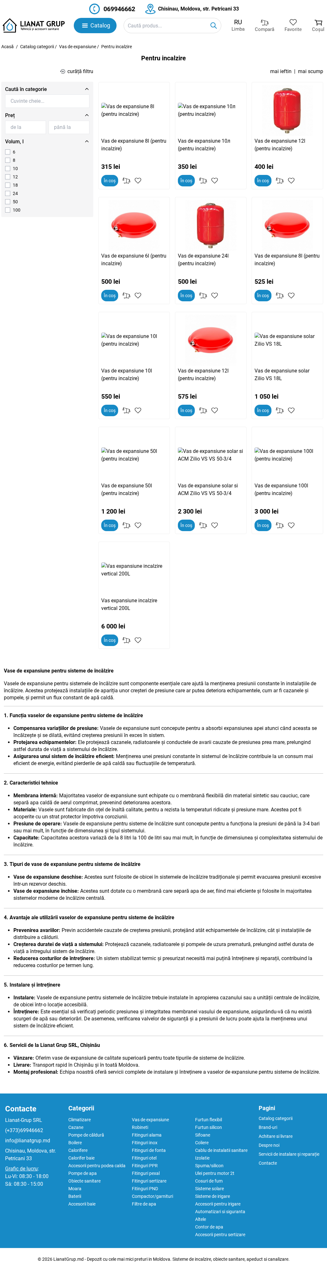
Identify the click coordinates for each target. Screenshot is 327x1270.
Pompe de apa (82, 1173)
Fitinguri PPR (145, 1165)
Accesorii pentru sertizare (220, 1234)
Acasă (7, 46)
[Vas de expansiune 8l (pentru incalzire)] (134, 110)
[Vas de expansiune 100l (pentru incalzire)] (287, 455)
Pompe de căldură (86, 1135)
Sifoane (202, 1135)
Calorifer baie (81, 1158)
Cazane (75, 1127)
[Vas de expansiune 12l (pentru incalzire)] (287, 110)
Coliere (202, 1142)
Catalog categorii (37, 46)
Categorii (81, 1108)
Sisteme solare (209, 1188)
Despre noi (269, 1145)
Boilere (75, 1142)
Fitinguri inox (144, 1142)
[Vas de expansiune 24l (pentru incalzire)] (211, 225)
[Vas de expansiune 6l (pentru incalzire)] (134, 225)
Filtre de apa (144, 1203)
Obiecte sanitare (84, 1181)
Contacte (20, 1108)
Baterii (74, 1196)
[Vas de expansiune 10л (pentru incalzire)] (211, 110)
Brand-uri (268, 1127)
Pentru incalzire (116, 46)
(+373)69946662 (24, 1130)
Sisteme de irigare (212, 1196)
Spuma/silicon (209, 1165)
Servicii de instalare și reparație (289, 1154)
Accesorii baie (81, 1203)
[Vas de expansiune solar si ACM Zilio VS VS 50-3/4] (211, 455)
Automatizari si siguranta (220, 1211)
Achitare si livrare (276, 1136)
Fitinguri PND (145, 1188)
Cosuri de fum (209, 1181)
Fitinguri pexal (146, 1173)
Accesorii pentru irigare (217, 1203)
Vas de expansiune (77, 46)
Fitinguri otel (144, 1158)
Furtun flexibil (208, 1119)
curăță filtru (80, 71)
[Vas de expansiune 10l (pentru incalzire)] (134, 340)
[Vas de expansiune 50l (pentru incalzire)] (134, 455)
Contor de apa (209, 1226)
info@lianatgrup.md (27, 1141)
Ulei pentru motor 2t (214, 1173)
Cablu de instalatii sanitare (221, 1150)
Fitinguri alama (147, 1135)
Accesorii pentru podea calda (96, 1165)
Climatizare (79, 1119)
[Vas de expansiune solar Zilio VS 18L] (287, 340)
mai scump (310, 71)
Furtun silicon (208, 1127)
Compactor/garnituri (152, 1196)
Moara (74, 1188)
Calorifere (77, 1150)
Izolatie (202, 1158)
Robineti (140, 1127)
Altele (200, 1219)
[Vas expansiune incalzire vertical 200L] (134, 570)
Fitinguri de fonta (149, 1150)
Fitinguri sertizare (149, 1181)
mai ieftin (281, 71)
